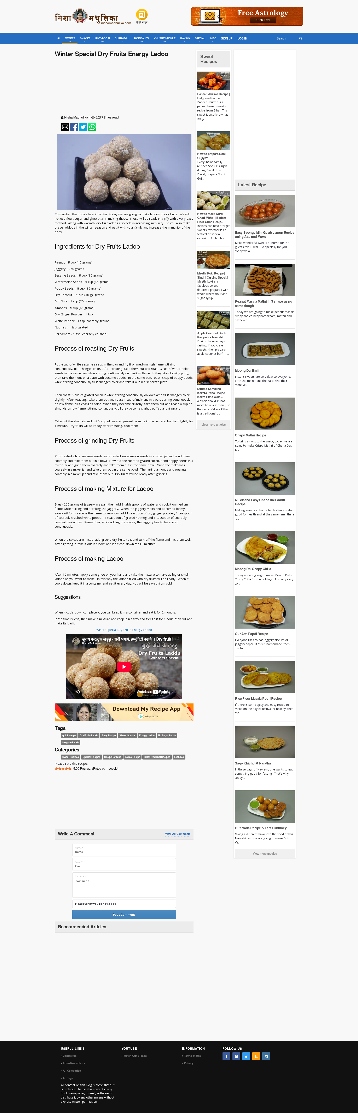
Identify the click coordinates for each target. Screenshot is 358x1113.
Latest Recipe (252, 184)
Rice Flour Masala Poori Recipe (258, 698)
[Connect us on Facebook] (226, 1056)
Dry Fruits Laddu (89, 735)
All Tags (68, 1078)
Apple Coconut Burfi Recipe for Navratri (211, 335)
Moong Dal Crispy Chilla (253, 568)
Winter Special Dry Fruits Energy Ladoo (124, 630)
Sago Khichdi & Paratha (253, 763)
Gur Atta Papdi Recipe (251, 633)
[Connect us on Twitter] (246, 1056)
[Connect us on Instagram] (266, 1056)
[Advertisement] (124, 87)
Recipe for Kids (112, 757)
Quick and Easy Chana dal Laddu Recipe (260, 501)
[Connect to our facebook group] (236, 1056)
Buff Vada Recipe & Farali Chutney (261, 827)
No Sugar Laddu (167, 735)
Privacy (189, 1063)
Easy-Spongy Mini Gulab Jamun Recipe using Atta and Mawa (264, 234)
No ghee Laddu (70, 742)
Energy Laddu (146, 735)
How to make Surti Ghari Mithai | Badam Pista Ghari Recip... (211, 217)
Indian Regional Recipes (157, 757)
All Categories (72, 1070)
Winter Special (127, 735)
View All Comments (177, 834)
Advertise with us (74, 1063)
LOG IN (242, 38)
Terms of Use (192, 1056)
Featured (179, 757)
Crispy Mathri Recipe (250, 435)
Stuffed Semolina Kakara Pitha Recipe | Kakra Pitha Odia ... (211, 392)
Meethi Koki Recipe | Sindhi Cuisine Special (212, 275)
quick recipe (69, 735)
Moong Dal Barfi (247, 370)
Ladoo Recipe (132, 757)
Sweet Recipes (70, 757)
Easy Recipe (109, 735)
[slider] (63, 768)
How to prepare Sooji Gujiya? (211, 155)
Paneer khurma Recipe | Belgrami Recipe (213, 96)
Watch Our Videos (135, 1056)
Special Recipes (91, 757)
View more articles (214, 424)
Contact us (69, 1056)
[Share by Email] (65, 127)
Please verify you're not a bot (95, 904)
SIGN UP (226, 38)
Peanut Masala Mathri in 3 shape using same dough (263, 303)
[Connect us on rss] (256, 1056)
